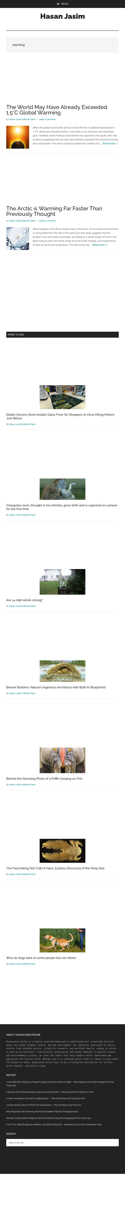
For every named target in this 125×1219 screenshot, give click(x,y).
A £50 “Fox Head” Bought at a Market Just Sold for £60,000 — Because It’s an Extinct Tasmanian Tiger (54, 1124)
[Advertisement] (62, 81)
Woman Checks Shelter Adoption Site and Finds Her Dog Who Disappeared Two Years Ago (48, 1118)
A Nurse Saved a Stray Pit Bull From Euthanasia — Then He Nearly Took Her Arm (43, 1105)
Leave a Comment (47, 119)
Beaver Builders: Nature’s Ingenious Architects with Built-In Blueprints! (56, 687)
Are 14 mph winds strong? (24, 600)
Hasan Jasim (62, 16)
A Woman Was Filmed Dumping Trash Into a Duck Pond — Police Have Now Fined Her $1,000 (49, 1092)
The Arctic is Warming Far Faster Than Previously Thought (54, 211)
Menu (64, 3)
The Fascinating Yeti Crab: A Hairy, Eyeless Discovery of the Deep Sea (55, 868)
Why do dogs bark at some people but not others (41, 958)
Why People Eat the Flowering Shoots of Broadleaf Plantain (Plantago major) (42, 1111)
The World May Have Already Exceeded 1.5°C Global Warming (56, 110)
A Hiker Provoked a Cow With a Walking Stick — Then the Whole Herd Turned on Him (45, 1098)
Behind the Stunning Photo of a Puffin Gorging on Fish (44, 778)
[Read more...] (110, 143)
